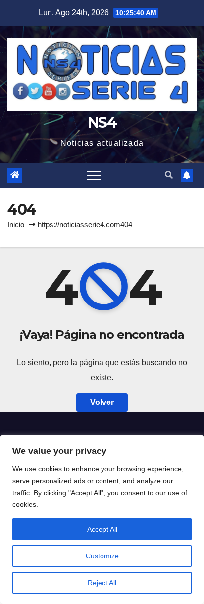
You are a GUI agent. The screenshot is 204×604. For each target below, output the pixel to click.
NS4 (102, 122)
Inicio (15, 224)
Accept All (102, 529)
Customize (102, 556)
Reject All (102, 583)
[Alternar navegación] (93, 175)
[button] (169, 175)
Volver (102, 402)
